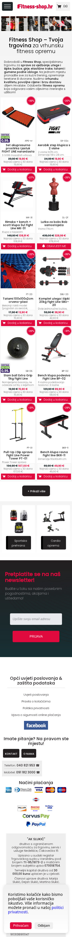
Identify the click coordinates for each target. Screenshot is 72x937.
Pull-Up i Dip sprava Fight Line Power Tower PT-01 (18, 455)
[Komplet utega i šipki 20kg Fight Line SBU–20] (54, 287)
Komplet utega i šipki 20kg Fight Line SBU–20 (54, 302)
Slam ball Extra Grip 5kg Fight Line (18, 377)
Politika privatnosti (36, 708)
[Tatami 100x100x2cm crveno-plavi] (18, 287)
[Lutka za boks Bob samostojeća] (54, 210)
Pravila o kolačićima (36, 701)
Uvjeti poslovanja (36, 694)
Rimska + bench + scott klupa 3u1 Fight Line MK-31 (18, 225)
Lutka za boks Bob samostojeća (54, 223)
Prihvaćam (20, 925)
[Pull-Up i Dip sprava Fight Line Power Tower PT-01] (18, 440)
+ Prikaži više (36, 491)
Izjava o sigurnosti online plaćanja (36, 715)
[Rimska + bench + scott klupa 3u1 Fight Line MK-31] (18, 210)
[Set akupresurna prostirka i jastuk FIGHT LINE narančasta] (18, 133)
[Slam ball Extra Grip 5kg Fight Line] (18, 364)
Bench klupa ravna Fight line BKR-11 (54, 454)
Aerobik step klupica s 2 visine (54, 147)
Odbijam (44, 925)
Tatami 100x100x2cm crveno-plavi (18, 300)
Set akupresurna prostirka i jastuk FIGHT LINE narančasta (18, 148)
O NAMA (28, 754)
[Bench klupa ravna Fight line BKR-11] (54, 440)
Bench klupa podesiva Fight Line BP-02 (54, 377)
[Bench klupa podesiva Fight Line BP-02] (54, 364)
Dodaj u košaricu (20, 169)
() (65, 6)
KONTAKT (11, 754)
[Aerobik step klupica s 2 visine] (54, 133)
